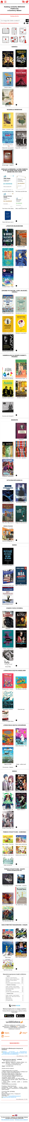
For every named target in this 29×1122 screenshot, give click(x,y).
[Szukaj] (27, 20)
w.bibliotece (14, 1026)
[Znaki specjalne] (27, 23)
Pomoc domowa (8, 990)
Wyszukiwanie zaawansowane (7, 23)
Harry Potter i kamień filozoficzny (11, 977)
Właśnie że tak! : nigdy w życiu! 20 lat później (13, 996)
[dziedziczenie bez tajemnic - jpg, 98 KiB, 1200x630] (9, 1097)
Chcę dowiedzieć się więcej (7, 1119)
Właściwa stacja (8, 997)
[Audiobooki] (23, 34)
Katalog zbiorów (14, 16)
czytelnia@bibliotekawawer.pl (14, 1096)
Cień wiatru (8, 981)
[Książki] (6, 34)
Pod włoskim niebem (9, 1000)
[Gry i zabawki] (23, 43)
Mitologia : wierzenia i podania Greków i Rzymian (14, 979)
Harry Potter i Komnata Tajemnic (11, 980)
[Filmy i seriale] (6, 43)
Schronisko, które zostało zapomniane (12, 991)
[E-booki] (15, 34)
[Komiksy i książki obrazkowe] (15, 43)
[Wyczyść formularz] (24, 23)
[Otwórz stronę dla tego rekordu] (8, 59)
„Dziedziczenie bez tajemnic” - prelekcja (12, 1059)
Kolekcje (17, 23)
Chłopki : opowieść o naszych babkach (12, 986)
